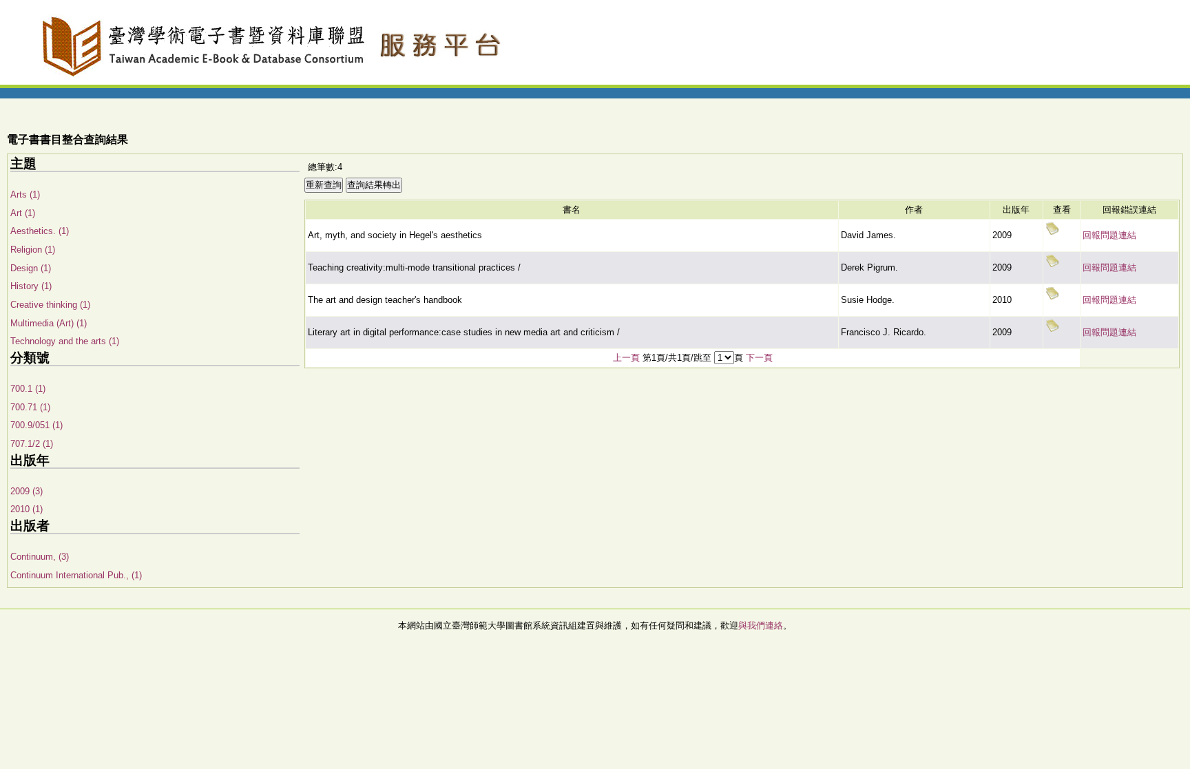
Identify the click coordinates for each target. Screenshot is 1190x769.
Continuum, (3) (39, 556)
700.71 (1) (30, 407)
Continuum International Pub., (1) (76, 575)
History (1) (31, 286)
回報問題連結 (1109, 235)
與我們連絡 (760, 625)
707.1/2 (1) (31, 444)
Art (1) (22, 213)
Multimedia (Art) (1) (48, 323)
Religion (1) (32, 249)
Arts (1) (25, 194)
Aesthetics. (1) (39, 231)
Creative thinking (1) (50, 304)
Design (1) (30, 268)
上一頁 (626, 357)
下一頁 (759, 357)
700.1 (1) (27, 388)
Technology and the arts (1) (64, 341)
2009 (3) (26, 491)
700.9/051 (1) (36, 425)
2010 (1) (26, 509)
